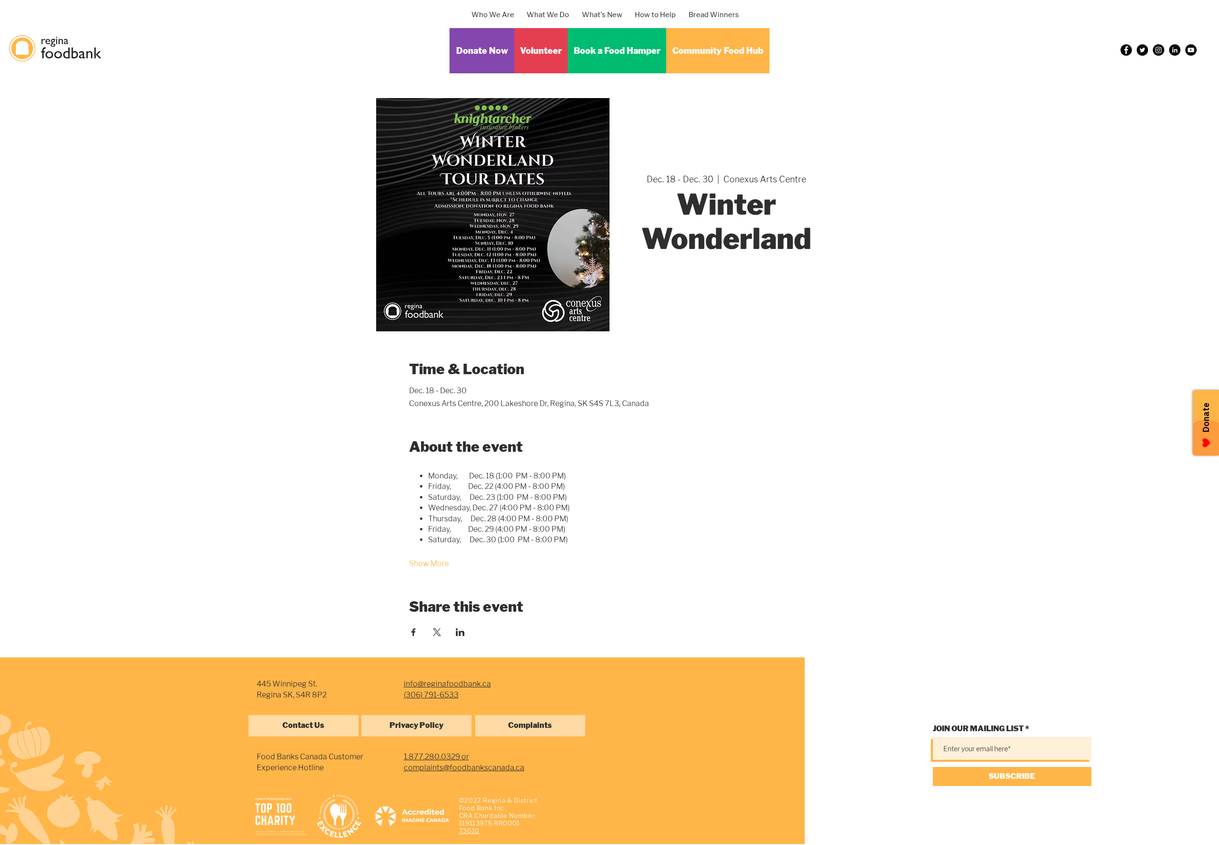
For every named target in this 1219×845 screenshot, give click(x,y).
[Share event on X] (436, 632)
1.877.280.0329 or (436, 756)
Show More (429, 563)
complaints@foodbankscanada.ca (464, 767)
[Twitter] (1142, 50)
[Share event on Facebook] (413, 632)
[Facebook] (1126, 50)
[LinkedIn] (1174, 50)
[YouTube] (1191, 50)
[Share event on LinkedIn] (460, 632)
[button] (552, 14)
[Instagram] (1158, 50)
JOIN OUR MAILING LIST (978, 729)
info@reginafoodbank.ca (447, 683)
